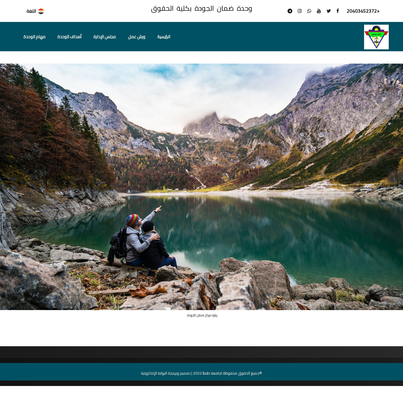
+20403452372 (363, 11)
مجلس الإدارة (104, 37)
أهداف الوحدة (69, 37)
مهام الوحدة (35, 37)
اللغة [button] (31, 11)
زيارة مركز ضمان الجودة (367, 56)
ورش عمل (136, 37)
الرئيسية (163, 37)
